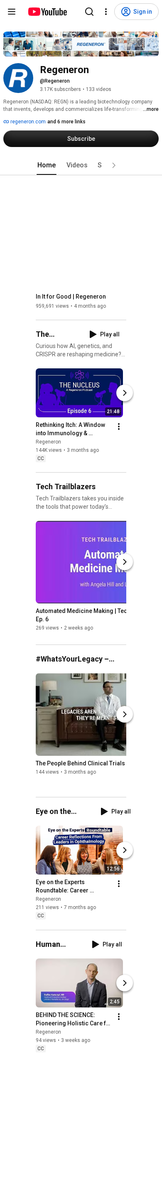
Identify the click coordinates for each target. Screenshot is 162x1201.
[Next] (124, 393)
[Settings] (106, 12)
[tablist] (81, 165)
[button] (114, 165)
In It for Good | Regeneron (71, 296)
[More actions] (118, 426)
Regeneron (48, 442)
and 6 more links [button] (66, 122)
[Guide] (12, 12)
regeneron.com (27, 122)
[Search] (89, 12)
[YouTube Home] (47, 11)
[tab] (46, 165)
